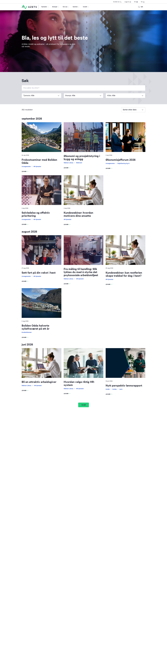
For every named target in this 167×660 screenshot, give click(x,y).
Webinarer (79, 163)
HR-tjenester (37, 166)
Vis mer (83, 405)
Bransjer (54, 7)
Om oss (65, 7)
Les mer (25, 171)
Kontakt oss (116, 2)
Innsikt (85, 7)
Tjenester (44, 7)
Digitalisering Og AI (123, 163)
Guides (114, 389)
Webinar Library (68, 163)
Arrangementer (26, 166)
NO (135, 2)
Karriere (75, 7)
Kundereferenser (27, 332)
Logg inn (126, 2)
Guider (108, 389)
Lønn (120, 389)
